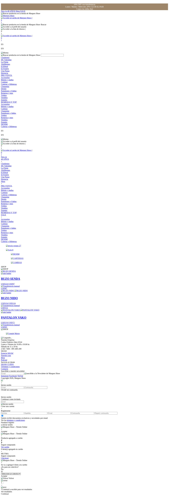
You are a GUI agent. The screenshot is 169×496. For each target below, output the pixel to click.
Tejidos (4, 95)
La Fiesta (4, 62)
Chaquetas (5, 86)
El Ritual (4, 66)
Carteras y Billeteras (9, 84)
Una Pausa (5, 71)
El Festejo (5, 69)
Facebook (13, 376)
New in (4, 11)
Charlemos (5, 57)
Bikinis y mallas (7, 80)
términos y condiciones (16, 420)
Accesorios (5, 78)
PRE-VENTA (6, 75)
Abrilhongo (5, 64)
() (16, 20)
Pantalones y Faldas (8, 91)
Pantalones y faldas (8, 113)
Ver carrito (5, 447)
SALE (22, 11)
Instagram (5, 376)
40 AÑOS (11, 11)
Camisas (4, 82)
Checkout (5, 458)
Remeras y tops (7, 93)
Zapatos (4, 100)
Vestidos (4, 98)
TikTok (20, 376)
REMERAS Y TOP (9, 102)
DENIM (4, 124)
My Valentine (6, 60)
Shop (18, 11)
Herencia (4, 73)
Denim (3, 89)
